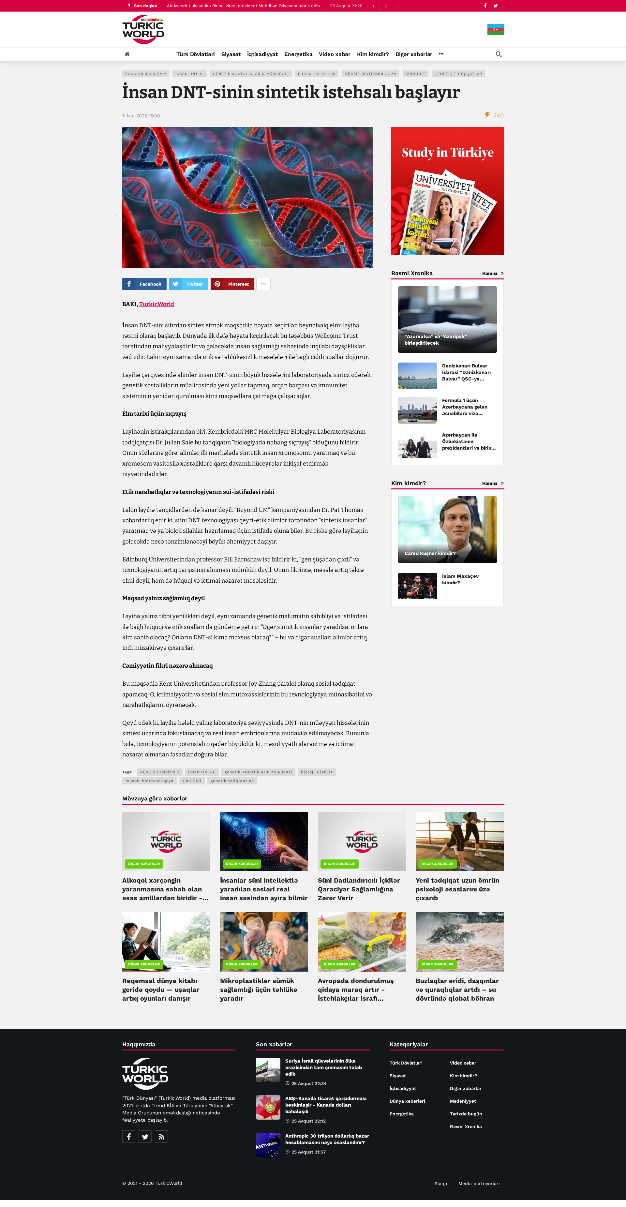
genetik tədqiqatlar (458, 74)
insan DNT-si (189, 74)
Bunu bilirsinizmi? (145, 74)
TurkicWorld (156, 304)
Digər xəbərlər (144, 864)
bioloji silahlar (316, 74)
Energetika (402, 1113)
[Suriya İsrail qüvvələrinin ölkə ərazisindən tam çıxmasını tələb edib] (268, 1070)
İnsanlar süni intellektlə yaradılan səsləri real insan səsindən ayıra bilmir (264, 889)
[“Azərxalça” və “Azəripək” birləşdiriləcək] (447, 319)
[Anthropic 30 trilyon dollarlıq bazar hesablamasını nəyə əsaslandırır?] (268, 1145)
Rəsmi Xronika (466, 1126)
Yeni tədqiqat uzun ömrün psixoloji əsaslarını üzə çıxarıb (457, 889)
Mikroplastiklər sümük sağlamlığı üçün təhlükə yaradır (258, 989)
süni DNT (415, 74)
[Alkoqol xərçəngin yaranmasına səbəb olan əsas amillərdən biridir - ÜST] (166, 841)
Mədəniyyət (463, 1101)
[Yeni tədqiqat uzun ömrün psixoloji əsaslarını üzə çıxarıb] (460, 841)
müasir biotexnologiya (370, 74)
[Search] (499, 54)
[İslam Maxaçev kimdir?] (417, 586)
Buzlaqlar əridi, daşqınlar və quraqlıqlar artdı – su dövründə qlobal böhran (457, 989)
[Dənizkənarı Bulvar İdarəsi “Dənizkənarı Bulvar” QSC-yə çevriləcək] (417, 376)
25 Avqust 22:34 (309, 1083)
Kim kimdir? (463, 1075)
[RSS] (161, 1136)
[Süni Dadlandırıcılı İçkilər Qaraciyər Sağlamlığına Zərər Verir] (362, 841)
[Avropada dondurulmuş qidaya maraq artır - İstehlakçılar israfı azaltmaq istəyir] (362, 942)
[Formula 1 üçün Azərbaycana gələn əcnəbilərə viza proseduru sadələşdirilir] (417, 410)
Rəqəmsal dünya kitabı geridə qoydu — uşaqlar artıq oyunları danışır (161, 989)
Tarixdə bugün (466, 1113)
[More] (441, 54)
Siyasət (398, 1075)
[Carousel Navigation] (379, 6)
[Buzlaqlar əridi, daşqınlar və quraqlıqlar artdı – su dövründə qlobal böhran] (460, 942)
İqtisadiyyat (403, 1088)
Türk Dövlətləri (406, 1062)
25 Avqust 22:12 (308, 1121)
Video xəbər (463, 1062)
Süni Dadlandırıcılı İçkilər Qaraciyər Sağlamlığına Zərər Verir (359, 889)
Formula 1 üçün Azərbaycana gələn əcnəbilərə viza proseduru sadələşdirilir (464, 413)
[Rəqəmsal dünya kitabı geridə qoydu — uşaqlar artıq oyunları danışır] (166, 942)
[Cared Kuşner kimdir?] (447, 529)
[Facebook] (485, 6)
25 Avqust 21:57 (308, 1152)
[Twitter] (495, 6)
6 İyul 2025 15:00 (141, 115)
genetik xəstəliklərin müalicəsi (251, 74)
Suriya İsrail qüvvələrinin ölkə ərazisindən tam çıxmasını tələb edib (234, 5)
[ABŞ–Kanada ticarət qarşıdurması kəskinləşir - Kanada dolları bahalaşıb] (268, 1107)
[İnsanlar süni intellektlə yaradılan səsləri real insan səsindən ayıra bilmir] (264, 841)
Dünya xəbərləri (407, 1101)
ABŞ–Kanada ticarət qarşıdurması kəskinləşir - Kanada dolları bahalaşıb (325, 1104)
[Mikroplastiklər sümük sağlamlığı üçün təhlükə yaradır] (264, 942)
